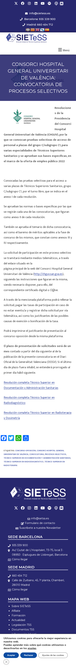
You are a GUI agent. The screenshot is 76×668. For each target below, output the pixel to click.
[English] (37, 29)
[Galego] (42, 29)
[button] (63, 50)
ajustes (32, 648)
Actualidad (18, 620)
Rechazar (28, 655)
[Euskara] (28, 29)
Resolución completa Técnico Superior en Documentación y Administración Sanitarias (31, 385)
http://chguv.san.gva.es (48, 274)
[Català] (32, 29)
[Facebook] (22, 3)
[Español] (47, 29)
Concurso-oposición (25, 450)
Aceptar (11, 655)
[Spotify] (49, 3)
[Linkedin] (36, 3)
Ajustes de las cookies (53, 655)
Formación (18, 615)
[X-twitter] (16, 3)
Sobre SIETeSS (21, 606)
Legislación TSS (22, 625)
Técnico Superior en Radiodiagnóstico (24, 461)
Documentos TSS (23, 629)
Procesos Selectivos (55, 454)
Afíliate (16, 610)
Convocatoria (36, 454)
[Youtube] (42, 3)
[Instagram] (29, 3)
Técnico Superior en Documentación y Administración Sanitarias (37, 458)
